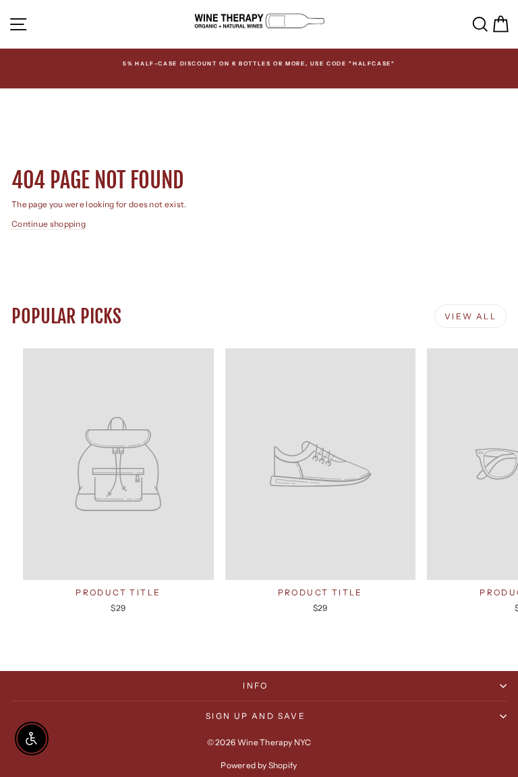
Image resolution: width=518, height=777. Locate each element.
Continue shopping (48, 224)
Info (255, 685)
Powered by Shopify (259, 765)
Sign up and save (256, 716)
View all (470, 316)
